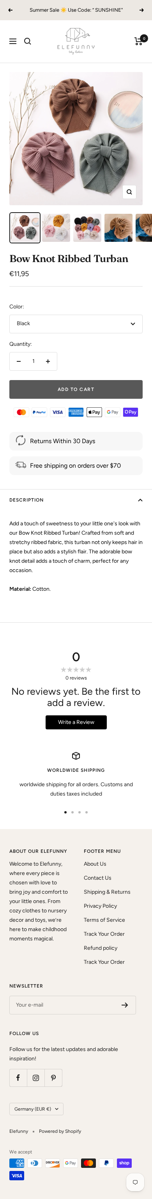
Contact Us (97, 878)
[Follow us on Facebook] (18, 1077)
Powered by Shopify (60, 1131)
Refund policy (100, 948)
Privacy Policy (100, 906)
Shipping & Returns (107, 892)
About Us (95, 864)
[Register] (125, 1005)
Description (26, 500)
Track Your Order (104, 934)
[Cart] (138, 41)
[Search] (27, 41)
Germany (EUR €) (32, 1109)
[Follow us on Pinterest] (53, 1077)
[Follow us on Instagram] (35, 1077)
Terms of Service (104, 920)
